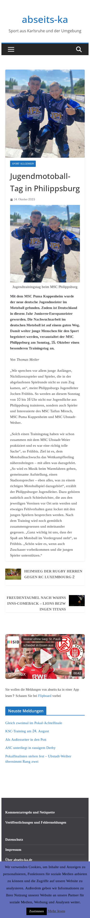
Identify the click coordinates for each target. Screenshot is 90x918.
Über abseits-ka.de (18, 860)
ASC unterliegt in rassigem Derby (30, 748)
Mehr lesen (56, 911)
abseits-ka (45, 19)
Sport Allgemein (23, 164)
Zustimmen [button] (36, 911)
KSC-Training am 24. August (27, 731)
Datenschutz (14, 840)
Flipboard (45, 696)
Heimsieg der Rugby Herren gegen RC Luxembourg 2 (53, 574)
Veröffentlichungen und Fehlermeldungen (35, 823)
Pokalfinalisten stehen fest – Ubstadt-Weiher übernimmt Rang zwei (38, 759)
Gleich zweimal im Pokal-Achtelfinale (33, 723)
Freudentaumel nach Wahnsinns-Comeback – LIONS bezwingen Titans (36, 603)
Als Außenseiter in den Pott (25, 739)
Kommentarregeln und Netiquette (30, 812)
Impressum (13, 850)
